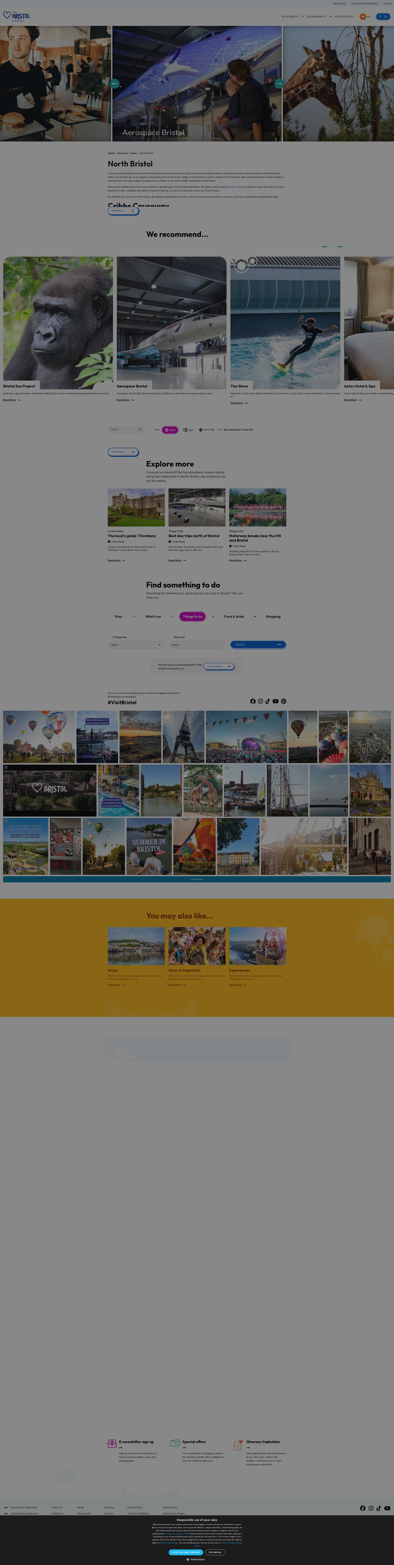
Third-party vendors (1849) (177, 1533)
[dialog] (197, 1540)
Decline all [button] (215, 1552)
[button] (197, 1559)
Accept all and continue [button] (186, 1552)
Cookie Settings (227, 1542)
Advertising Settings (169, 1542)
